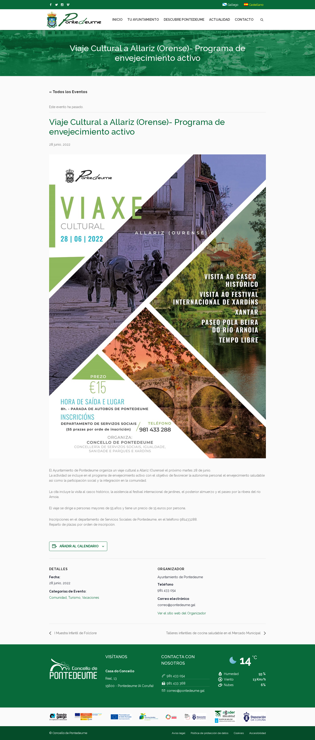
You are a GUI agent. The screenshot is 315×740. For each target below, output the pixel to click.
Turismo (74, 597)
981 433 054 (176, 676)
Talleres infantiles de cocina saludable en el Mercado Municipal (214, 633)
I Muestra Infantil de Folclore (75, 633)
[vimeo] (57, 5)
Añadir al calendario (78, 546)
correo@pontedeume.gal (186, 691)
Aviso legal (178, 733)
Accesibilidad (257, 733)
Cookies (239, 733)
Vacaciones (90, 597)
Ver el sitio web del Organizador (182, 613)
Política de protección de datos (209, 733)
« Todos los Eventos (68, 92)
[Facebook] (51, 5)
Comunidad (58, 597)
